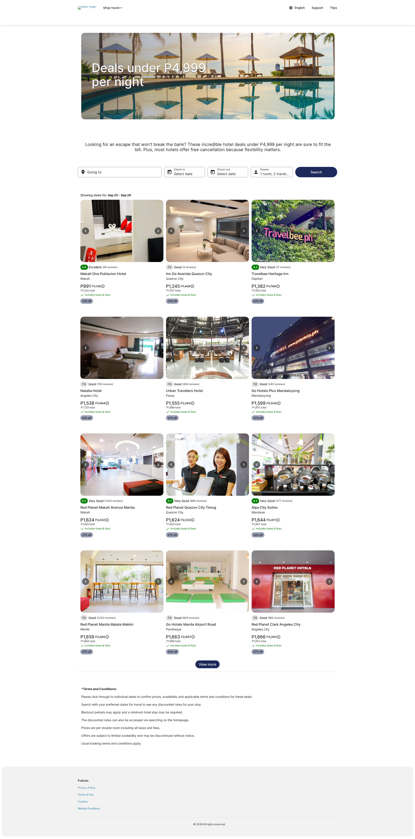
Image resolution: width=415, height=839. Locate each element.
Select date (183, 174)
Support (317, 8)
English (300, 8)
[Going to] (120, 172)
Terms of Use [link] (86, 794)
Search (316, 172)
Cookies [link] (83, 801)
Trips (333, 8)
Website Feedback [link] (89, 808)
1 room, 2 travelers (275, 174)
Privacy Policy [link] (86, 787)
